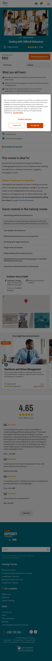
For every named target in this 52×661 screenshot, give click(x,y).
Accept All (35, 125)
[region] (26, 112)
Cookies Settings (25, 119)
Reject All (17, 125)
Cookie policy (18, 113)
